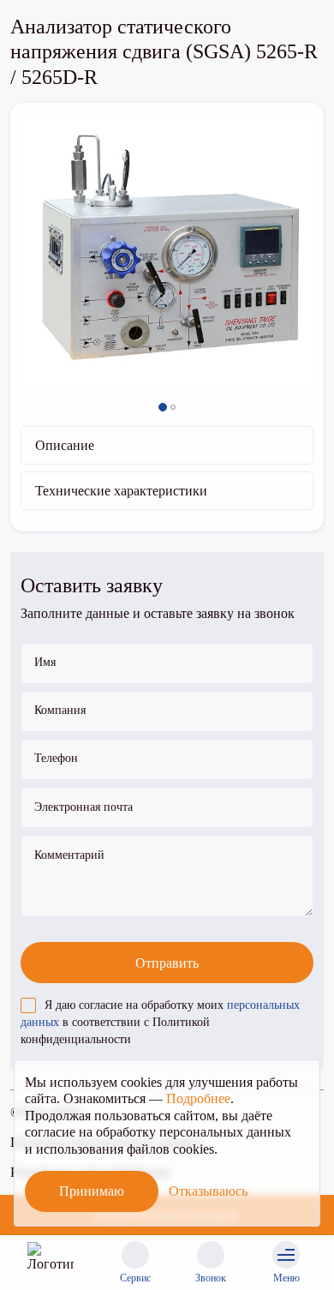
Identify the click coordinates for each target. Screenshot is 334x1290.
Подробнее (198, 1098)
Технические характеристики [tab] (121, 490)
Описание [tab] (64, 445)
